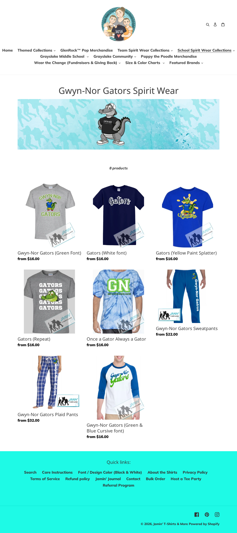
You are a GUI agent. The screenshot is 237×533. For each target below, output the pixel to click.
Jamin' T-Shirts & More (170, 524)
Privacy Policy (195, 472)
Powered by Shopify (204, 524)
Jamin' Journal (108, 478)
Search (30, 472)
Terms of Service (45, 478)
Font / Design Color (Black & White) (110, 472)
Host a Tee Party (186, 478)
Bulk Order (155, 478)
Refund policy (77, 478)
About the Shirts (162, 472)
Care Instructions (57, 472)
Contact (133, 478)
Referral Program (118, 485)
